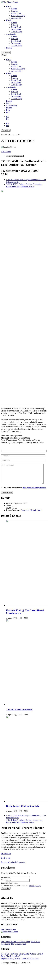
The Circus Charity (17, 954)
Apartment (25, 510)
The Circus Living (18, 944)
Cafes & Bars (11, 105)
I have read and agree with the (22, 886)
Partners (33, 954)
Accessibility (16, 18)
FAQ (8, 112)
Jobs (27, 954)
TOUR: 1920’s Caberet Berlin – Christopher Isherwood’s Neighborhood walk (24, 185)
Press (3, 956)
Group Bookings (18, 16)
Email (3, 877)
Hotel (8, 20)
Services (14, 11)
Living (9, 48)
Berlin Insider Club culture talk (22, 806)
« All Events (6, 151)
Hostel (8, 6)
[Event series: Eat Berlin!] (30, 714)
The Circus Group (8, 929)
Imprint (4, 958)
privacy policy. (35, 886)
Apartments (10, 34)
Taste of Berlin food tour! (19, 709)
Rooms (14, 9)
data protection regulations (34, 488)
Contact (40, 954)
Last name (5, 883)
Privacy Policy (14, 958)
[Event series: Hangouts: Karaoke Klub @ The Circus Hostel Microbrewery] (30, 618)
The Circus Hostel (8, 941)
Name (3, 880)
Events (9, 108)
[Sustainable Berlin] (24, 932)
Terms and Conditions (30, 958)
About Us (5, 954)
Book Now (6, 52)
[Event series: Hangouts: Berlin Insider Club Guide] (30, 811)
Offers (8, 103)
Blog (8, 110)
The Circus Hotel (23, 941)
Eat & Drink (16, 13)
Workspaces (16, 29)
